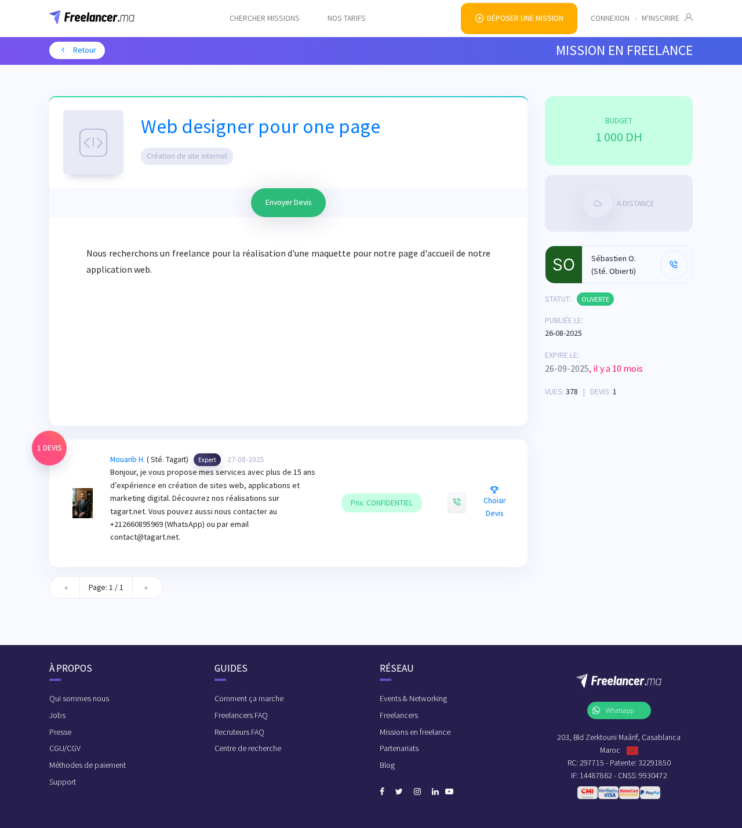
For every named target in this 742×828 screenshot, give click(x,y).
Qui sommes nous (79, 698)
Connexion (610, 18)
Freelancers (399, 715)
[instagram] (417, 792)
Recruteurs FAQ (239, 732)
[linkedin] (435, 792)
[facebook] (382, 792)
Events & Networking (413, 698)
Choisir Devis (494, 507)
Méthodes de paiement (87, 765)
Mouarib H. (127, 459)
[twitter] (399, 792)
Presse (60, 732)
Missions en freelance (415, 732)
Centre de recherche (247, 748)
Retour (83, 50)
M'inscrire (663, 18)
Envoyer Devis (288, 202)
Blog (387, 765)
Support (62, 781)
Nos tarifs (347, 18)
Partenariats (399, 748)
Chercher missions (265, 18)
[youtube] (449, 792)
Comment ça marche (248, 698)
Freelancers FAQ (241, 715)
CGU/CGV (65, 748)
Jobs (57, 715)
